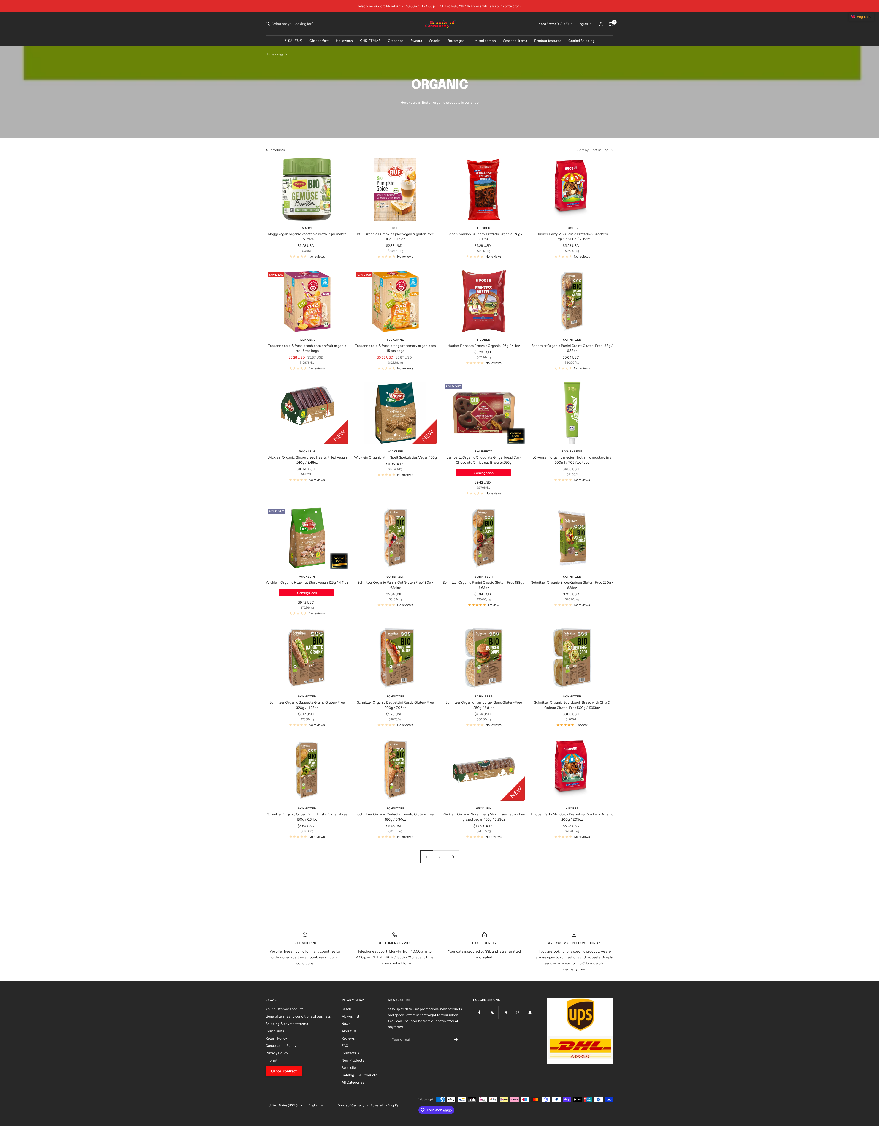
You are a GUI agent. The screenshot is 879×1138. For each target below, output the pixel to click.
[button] (861, 17)
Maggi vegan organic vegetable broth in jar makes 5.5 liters (307, 236)
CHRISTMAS (370, 40)
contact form (512, 6)
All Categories (353, 1082)
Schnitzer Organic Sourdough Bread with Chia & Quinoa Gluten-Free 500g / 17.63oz (572, 705)
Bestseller (349, 1067)
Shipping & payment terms (287, 1023)
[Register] (456, 1039)
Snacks (434, 40)
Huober (483, 228)
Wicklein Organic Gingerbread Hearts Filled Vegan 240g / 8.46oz (307, 460)
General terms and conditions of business (298, 1016)
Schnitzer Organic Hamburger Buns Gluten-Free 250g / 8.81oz (483, 705)
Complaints (275, 1031)
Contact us (350, 1053)
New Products (353, 1060)
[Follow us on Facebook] (479, 1012)
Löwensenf (572, 451)
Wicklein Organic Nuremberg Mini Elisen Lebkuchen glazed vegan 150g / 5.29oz (483, 817)
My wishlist (350, 1016)
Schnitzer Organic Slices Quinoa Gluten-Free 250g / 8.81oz (572, 585)
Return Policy (276, 1038)
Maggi (307, 228)
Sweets (416, 40)
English (582, 24)
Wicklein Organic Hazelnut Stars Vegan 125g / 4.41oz (307, 582)
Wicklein (307, 451)
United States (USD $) (552, 24)
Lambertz (483, 451)
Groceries (395, 40)
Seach (346, 1009)
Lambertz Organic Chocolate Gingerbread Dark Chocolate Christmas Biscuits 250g (483, 460)
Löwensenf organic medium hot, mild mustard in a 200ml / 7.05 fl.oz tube (572, 460)
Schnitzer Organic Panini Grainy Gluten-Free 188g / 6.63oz (572, 348)
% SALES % (293, 40)
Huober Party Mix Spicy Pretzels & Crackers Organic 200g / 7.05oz (572, 817)
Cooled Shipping (581, 40)
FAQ (345, 1045)
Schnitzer (572, 339)
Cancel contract (284, 1071)
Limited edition (484, 40)
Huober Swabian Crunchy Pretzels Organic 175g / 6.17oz (484, 236)
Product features (547, 40)
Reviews (348, 1038)
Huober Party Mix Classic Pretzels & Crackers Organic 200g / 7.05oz (572, 236)
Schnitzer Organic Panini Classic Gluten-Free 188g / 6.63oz (484, 585)
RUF (395, 228)
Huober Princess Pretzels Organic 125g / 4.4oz (484, 345)
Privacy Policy (277, 1053)
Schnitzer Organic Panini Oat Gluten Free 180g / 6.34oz (395, 585)
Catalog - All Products (359, 1075)
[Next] (452, 856)
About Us (349, 1031)
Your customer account (284, 1009)
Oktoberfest (319, 40)
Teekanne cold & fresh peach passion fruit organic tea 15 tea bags (307, 348)
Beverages (456, 40)
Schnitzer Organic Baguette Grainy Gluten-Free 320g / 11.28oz (307, 705)
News (346, 1023)
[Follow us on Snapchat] (530, 1012)
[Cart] (611, 24)
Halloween (344, 40)
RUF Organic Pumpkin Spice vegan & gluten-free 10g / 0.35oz (395, 236)
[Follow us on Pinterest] (517, 1012)
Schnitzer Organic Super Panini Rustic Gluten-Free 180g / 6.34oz (307, 817)
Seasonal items (515, 40)
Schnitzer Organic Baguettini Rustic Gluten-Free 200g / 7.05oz (395, 705)
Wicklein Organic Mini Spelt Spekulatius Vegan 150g (395, 457)
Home (270, 54)
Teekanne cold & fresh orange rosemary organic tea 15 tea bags (395, 348)
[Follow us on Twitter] (492, 1012)
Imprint (271, 1060)
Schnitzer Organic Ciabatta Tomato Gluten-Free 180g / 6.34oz (395, 817)
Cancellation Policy (281, 1045)
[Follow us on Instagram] (504, 1012)
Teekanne (307, 339)
